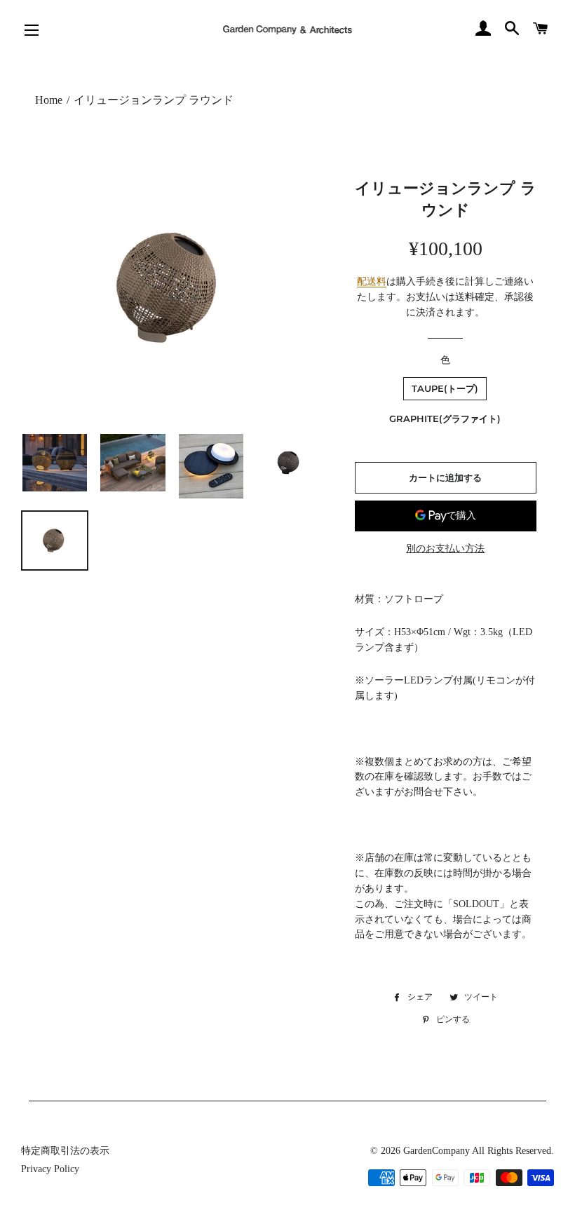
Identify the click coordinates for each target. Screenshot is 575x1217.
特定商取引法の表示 (65, 1150)
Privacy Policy (50, 1169)
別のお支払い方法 (445, 548)
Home (48, 100)
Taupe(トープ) (445, 388)
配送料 (371, 281)
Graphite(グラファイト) (445, 418)
